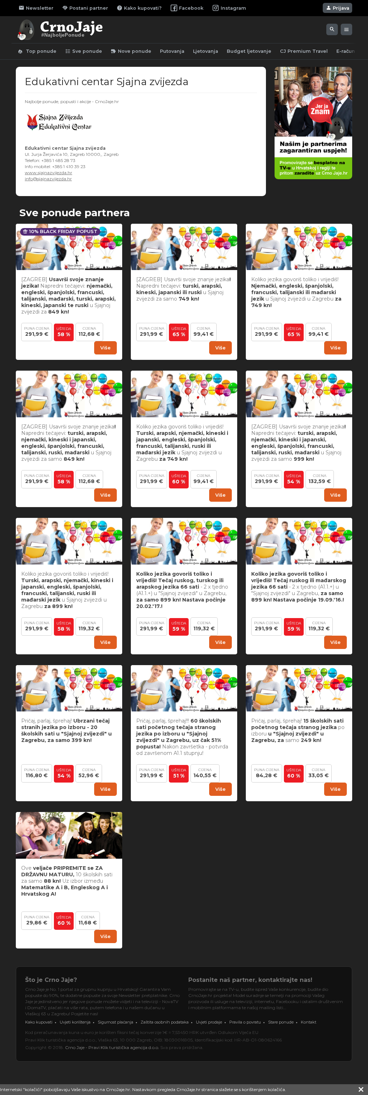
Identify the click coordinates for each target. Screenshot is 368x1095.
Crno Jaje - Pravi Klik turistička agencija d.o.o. (112, 1047)
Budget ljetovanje (249, 51)
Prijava (337, 7)
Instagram (233, 8)
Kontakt (308, 1022)
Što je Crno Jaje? (51, 979)
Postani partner (85, 7)
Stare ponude (281, 1022)
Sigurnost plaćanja (115, 1022)
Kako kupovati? (139, 7)
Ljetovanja (205, 51)
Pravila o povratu (245, 1022)
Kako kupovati (38, 1022)
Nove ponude (131, 51)
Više (105, 348)
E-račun (345, 51)
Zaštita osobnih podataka (165, 1022)
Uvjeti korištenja (75, 1022)
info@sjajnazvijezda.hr (48, 178)
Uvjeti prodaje (209, 1022)
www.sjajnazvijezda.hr (48, 172)
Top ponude (36, 51)
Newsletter (36, 7)
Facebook (191, 8)
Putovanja (172, 51)
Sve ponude (83, 51)
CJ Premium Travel (304, 51)
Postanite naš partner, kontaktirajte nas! (250, 979)
